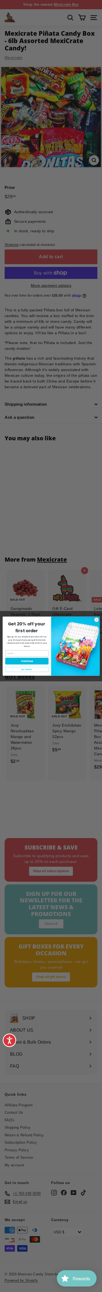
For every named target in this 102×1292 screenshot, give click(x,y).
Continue (27, 661)
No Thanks (26, 669)
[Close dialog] (96, 620)
